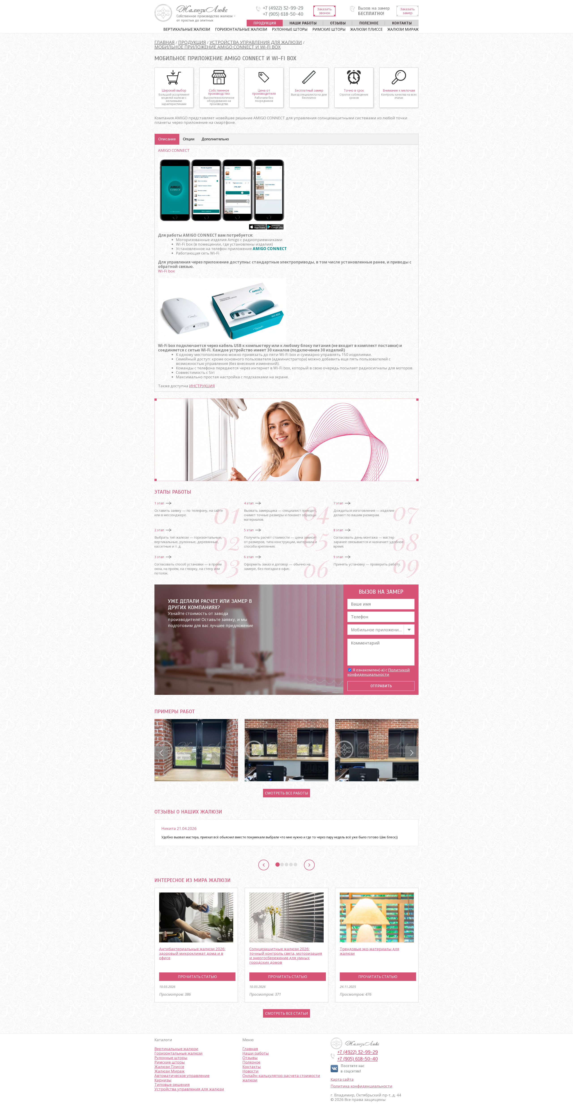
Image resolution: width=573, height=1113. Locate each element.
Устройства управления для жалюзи (189, 1089)
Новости (250, 1071)
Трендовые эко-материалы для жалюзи (369, 951)
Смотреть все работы (286, 793)
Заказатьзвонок (324, 11)
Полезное (368, 23)
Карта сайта (342, 1079)
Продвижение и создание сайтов (408, 1043)
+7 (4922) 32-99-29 (283, 8)
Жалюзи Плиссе (366, 29)
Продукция (264, 23)
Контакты (402, 23)
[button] (161, 753)
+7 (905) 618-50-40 (283, 14)
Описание (167, 139)
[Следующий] (309, 865)
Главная (250, 1048)
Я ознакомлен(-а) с (378, 672)
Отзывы (338, 23)
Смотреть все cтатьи (286, 1013)
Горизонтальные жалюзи (241, 29)
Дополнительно (215, 139)
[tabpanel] (286, 832)
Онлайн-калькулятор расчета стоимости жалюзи (281, 1078)
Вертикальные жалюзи (186, 29)
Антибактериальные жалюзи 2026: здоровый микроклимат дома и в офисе (192, 953)
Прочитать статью (197, 976)
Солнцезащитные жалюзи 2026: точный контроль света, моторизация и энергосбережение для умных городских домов (285, 955)
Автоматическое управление (182, 1075)
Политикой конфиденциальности (378, 672)
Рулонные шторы (290, 29)
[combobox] (381, 629)
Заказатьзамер (407, 11)
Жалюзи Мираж (403, 29)
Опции (189, 139)
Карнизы (162, 1080)
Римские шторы (329, 29)
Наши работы (303, 23)
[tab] (277, 865)
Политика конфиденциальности (361, 1086)
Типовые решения (172, 1084)
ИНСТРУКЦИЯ (202, 385)
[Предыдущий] (263, 865)
